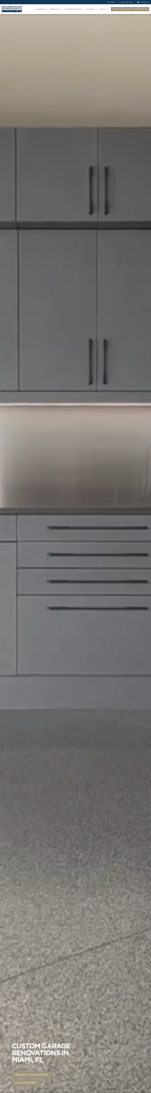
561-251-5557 (127, 2)
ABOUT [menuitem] (102, 9)
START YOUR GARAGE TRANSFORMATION (130, 9)
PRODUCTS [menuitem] (55, 9)
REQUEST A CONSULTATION (31, 1074)
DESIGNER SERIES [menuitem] (73, 9)
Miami (112, 2)
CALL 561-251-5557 (26, 1082)
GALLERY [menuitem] (90, 9)
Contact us (144, 2)
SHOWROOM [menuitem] (40, 9)
